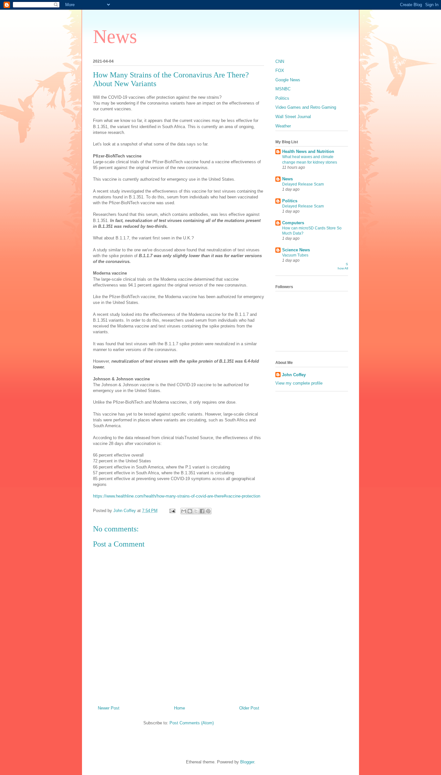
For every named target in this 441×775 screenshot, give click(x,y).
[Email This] (183, 511)
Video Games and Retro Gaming (305, 107)
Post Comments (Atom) (191, 722)
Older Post (249, 708)
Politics (282, 98)
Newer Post (108, 708)
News (115, 36)
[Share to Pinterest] (208, 511)
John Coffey (294, 374)
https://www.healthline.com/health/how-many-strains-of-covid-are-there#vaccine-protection (176, 496)
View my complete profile (299, 383)
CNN (279, 61)
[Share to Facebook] (202, 511)
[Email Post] (172, 510)
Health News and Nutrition (308, 151)
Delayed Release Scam (303, 184)
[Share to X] (196, 511)
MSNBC (283, 88)
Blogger (247, 762)
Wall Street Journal (293, 116)
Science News (296, 249)
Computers (293, 222)
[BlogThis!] (190, 511)
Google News (287, 79)
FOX (279, 70)
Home (179, 708)
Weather (283, 126)
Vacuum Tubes (295, 255)
